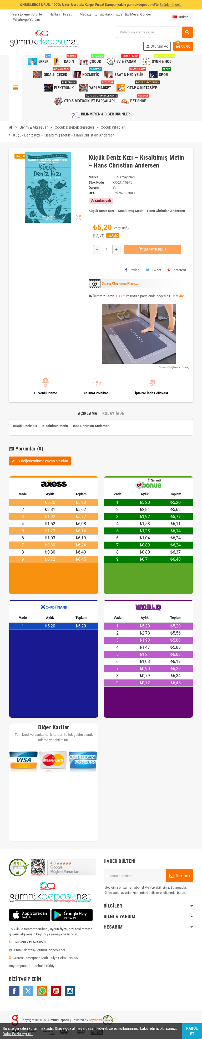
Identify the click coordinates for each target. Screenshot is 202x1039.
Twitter (28, 991)
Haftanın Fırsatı (60, 14)
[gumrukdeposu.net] (45, 38)
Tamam (182, 875)
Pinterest (179, 270)
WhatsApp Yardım (26, 20)
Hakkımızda (113, 14)
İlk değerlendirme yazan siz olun (40, 461)
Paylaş (134, 270)
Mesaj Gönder (140, 14)
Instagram (70, 991)
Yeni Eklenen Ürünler (27, 14)
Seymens (95, 1020)
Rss (42, 991)
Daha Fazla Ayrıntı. (18, 1034)
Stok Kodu (96, 182)
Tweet (156, 270)
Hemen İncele (180, 367)
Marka (93, 177)
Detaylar (177, 296)
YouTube (56, 991)
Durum (94, 188)
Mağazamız (88, 14)
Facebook (14, 991)
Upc (92, 193)
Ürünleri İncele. (171, 5)
